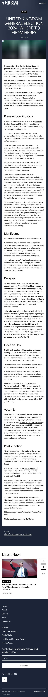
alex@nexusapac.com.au (18, 534)
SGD (44, 691)
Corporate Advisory (9, 631)
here (6, 515)
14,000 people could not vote (31, 422)
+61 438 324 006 (11, 674)
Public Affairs (7, 635)
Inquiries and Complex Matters (14, 639)
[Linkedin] (4, 679)
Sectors (5, 614)
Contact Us (6, 621)
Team (4, 618)
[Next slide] (43, 567)
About (4, 610)
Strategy (5, 627)
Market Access (8, 643)
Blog (24, 12)
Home (4, 606)
